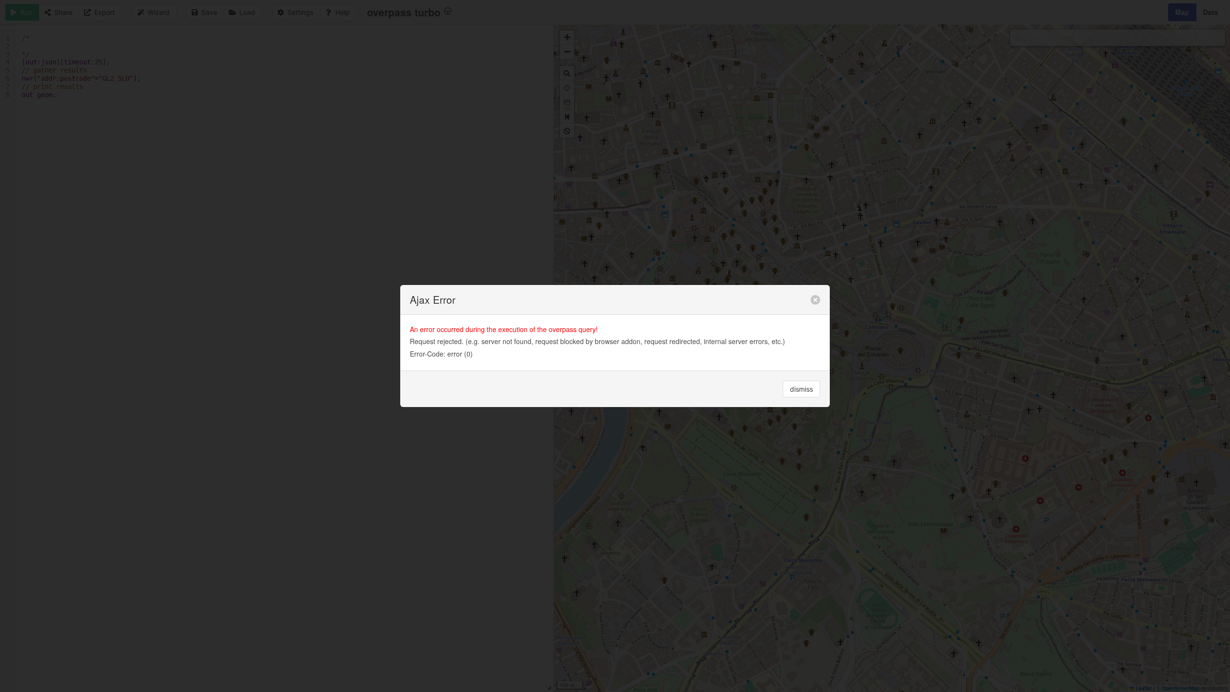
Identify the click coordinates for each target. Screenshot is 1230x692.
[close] (815, 300)
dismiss (801, 389)
